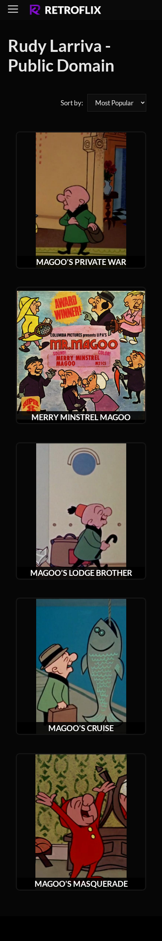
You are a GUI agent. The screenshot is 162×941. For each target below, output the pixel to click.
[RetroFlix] (65, 10)
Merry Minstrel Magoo (81, 417)
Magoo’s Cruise (81, 728)
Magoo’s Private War (81, 261)
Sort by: (72, 103)
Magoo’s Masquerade (81, 883)
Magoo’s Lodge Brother (81, 572)
